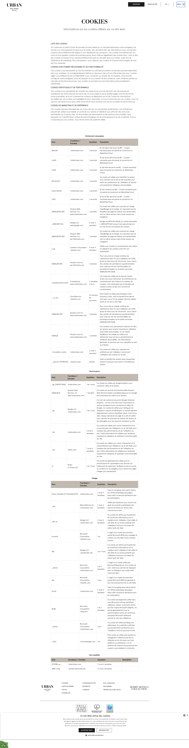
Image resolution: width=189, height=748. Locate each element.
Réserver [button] (136, 4)
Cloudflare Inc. (76, 296)
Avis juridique (109, 683)
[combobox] (184, 715)
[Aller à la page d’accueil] (14, 7)
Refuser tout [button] (104, 730)
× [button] (187, 715)
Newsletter (152, 4)
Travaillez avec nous (112, 689)
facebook (86, 686)
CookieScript (75, 281)
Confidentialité (89, 683)
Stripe (70, 465)
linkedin (85, 689)
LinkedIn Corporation (78, 247)
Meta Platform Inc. (87, 505)
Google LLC (74, 223)
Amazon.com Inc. (76, 262)
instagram (107, 686)
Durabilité (66, 693)
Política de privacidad (119, 726)
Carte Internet (68, 686)
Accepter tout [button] (86, 730)
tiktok (64, 689)
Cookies (65, 683)
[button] (95, 735)
